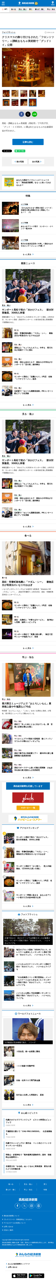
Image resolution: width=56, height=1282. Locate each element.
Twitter (24, 1205)
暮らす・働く (39, 9)
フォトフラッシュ (8, 32)
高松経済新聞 (26, 3)
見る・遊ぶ (22, 9)
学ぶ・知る (51, 9)
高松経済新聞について (11, 1216)
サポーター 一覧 (28, 808)
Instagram (31, 1205)
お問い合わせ (8, 1227)
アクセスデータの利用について (15, 1223)
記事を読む (28, 142)
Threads (38, 1205)
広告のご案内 (8, 1230)
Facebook (17, 1205)
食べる (13, 9)
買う (30, 9)
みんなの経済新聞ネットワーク (28, 1255)
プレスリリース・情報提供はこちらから (18, 1219)
